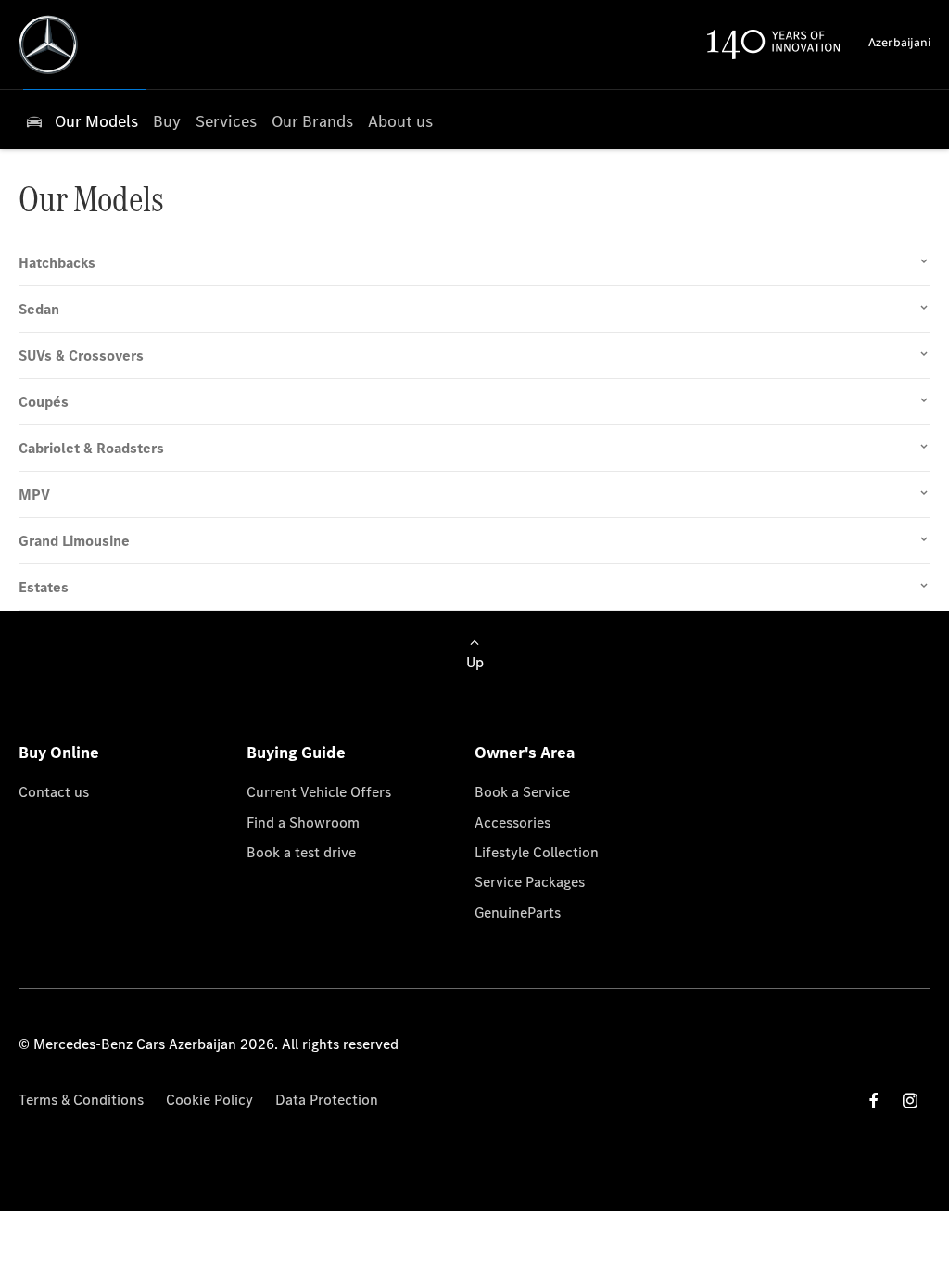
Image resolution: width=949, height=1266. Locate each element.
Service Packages (529, 882)
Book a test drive (301, 852)
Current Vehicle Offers (319, 792)
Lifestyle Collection (536, 852)
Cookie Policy (209, 1099)
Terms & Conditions (81, 1099)
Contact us (54, 792)
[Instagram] (910, 1100)
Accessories (512, 822)
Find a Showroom (303, 822)
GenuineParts (517, 912)
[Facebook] (874, 1100)
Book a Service (522, 792)
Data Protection (326, 1099)
